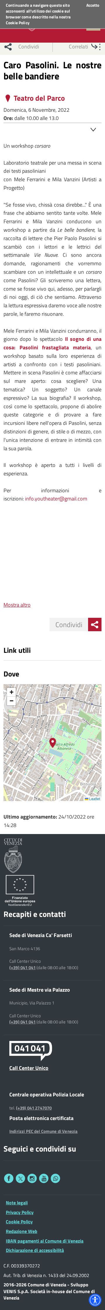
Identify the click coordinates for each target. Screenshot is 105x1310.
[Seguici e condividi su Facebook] (8, 1178)
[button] (53, 743)
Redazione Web (21, 1231)
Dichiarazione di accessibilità (35, 1250)
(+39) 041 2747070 (34, 1108)
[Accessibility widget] (95, 1300)
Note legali (17, 1202)
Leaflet (94, 798)
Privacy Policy (20, 1212)
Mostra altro (17, 605)
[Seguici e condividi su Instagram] (32, 1178)
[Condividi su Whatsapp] (55, 1178)
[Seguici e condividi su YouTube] (43, 1178)
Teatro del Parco (39, 98)
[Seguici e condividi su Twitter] (20, 1178)
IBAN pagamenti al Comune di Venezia (44, 1240)
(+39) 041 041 (22, 967)
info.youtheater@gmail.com (56, 499)
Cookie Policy (17, 23)
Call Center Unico (28, 1068)
